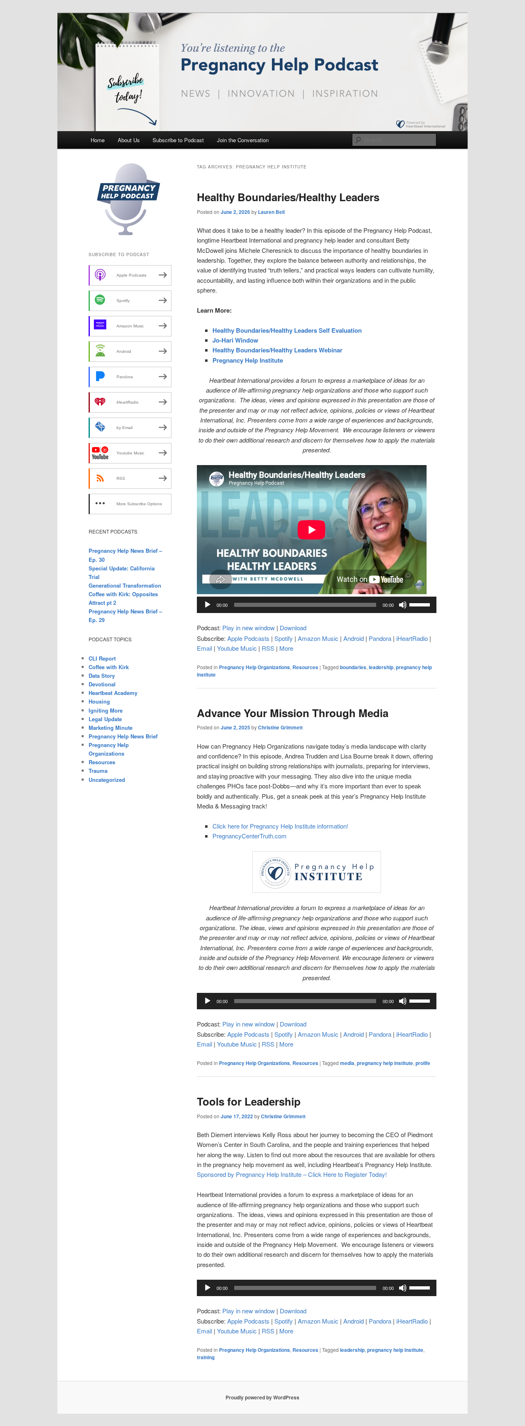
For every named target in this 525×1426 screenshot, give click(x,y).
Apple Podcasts (248, 638)
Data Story (102, 675)
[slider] (420, 604)
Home (98, 140)
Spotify (283, 638)
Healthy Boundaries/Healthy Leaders (288, 196)
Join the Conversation (243, 140)
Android (353, 638)
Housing (99, 701)
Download (293, 627)
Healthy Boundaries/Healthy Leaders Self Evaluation (287, 330)
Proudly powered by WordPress (262, 1397)
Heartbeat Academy (113, 693)
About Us (129, 140)
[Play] (207, 605)
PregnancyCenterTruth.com (249, 835)
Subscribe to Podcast (178, 140)
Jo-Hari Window (235, 340)
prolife (422, 1063)
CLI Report (102, 658)
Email (204, 648)
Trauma (98, 770)
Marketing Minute (110, 727)
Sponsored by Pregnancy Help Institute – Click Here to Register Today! (292, 1174)
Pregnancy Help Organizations (254, 667)
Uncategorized (107, 779)
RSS (268, 648)
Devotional (102, 684)
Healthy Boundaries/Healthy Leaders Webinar (277, 349)
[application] (316, 605)
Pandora (380, 638)
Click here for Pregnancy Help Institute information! (280, 826)
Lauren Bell (271, 212)
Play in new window (248, 627)
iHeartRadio (412, 638)
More (286, 648)
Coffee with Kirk (109, 667)
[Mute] (403, 605)
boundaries (353, 667)
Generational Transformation (125, 585)
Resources (305, 667)
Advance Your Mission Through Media (292, 712)
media (347, 1063)
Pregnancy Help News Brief (123, 736)
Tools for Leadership (249, 1101)
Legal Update (105, 719)
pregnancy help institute (385, 1063)
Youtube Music (237, 648)
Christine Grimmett (280, 727)
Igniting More (106, 710)
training (206, 1357)
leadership (381, 667)
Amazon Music (318, 638)
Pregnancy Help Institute (247, 360)
